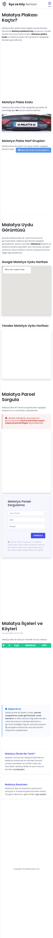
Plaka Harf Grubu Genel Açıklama (34, 150)
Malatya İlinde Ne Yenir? (20, 753)
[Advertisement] (26, 70)
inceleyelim (19, 769)
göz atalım (41, 794)
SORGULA (38, 535)
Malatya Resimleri (16, 784)
